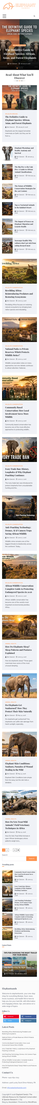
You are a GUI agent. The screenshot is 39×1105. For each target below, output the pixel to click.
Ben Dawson (13, 63)
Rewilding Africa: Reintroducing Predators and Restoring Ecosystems (19, 293)
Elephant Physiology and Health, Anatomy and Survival (24, 150)
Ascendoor (13, 1102)
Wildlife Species (19, 45)
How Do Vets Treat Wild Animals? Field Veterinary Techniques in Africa (17, 825)
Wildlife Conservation (14, 287)
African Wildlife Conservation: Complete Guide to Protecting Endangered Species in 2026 (19, 588)
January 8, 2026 (25, 63)
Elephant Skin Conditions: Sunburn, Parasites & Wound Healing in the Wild (19, 766)
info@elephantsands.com (16, 1088)
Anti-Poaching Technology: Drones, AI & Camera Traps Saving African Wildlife (18, 530)
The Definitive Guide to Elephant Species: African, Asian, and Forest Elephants (19, 53)
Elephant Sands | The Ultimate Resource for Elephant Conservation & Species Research (19, 1097)
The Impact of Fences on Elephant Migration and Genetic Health (24, 224)
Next (18, 850)
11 (14, 850)
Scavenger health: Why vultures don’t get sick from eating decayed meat (25, 243)
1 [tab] (17, 68)
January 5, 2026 (22, 973)
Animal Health (10, 643)
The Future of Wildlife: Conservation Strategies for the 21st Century (25, 188)
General (8, 965)
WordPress (32, 1102)
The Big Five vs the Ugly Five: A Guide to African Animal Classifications (24, 169)
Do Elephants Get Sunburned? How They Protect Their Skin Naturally (18, 708)
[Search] (34, 16)
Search (4, 855)
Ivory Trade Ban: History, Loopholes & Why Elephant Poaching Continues (18, 472)
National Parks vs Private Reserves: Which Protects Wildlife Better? (17, 352)
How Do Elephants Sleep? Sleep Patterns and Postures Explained (18, 649)
